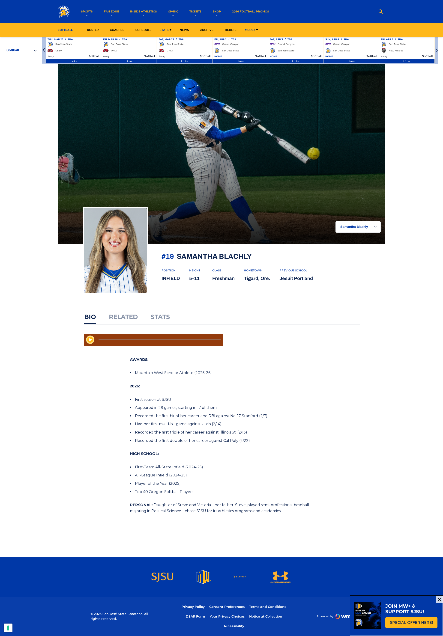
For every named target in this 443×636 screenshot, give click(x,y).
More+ (250, 30)
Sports (87, 11)
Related (123, 317)
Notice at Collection (265, 616)
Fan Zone (111, 11)
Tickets (195, 11)
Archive (206, 30)
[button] (44, 50)
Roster (93, 30)
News (184, 30)
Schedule (143, 30)
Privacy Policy (193, 607)
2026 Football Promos (250, 11)
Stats (164, 30)
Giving (173, 11)
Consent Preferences (227, 607)
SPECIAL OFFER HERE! (413, 623)
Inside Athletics (143, 11)
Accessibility (234, 626)
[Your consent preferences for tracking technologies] (8, 628)
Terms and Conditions (267, 607)
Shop (217, 11)
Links (73, 61)
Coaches (117, 30)
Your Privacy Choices (227, 616)
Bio (90, 317)
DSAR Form (195, 616)
